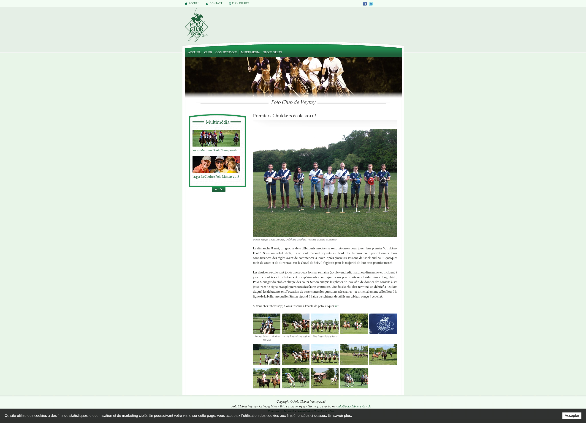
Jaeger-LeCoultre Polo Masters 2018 (216, 175)
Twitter (371, 3)
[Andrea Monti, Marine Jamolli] (266, 324)
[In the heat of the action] (295, 324)
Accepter (572, 416)
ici (336, 306)
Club (208, 52)
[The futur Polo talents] (325, 324)
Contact (216, 3)
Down (222, 189)
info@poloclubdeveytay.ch (354, 406)
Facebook (365, 3)
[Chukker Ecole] (325, 185)
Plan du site (240, 3)
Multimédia (250, 52)
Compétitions (226, 52)
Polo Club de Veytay (196, 25)
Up (215, 189)
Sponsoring (272, 52)
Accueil (194, 52)
